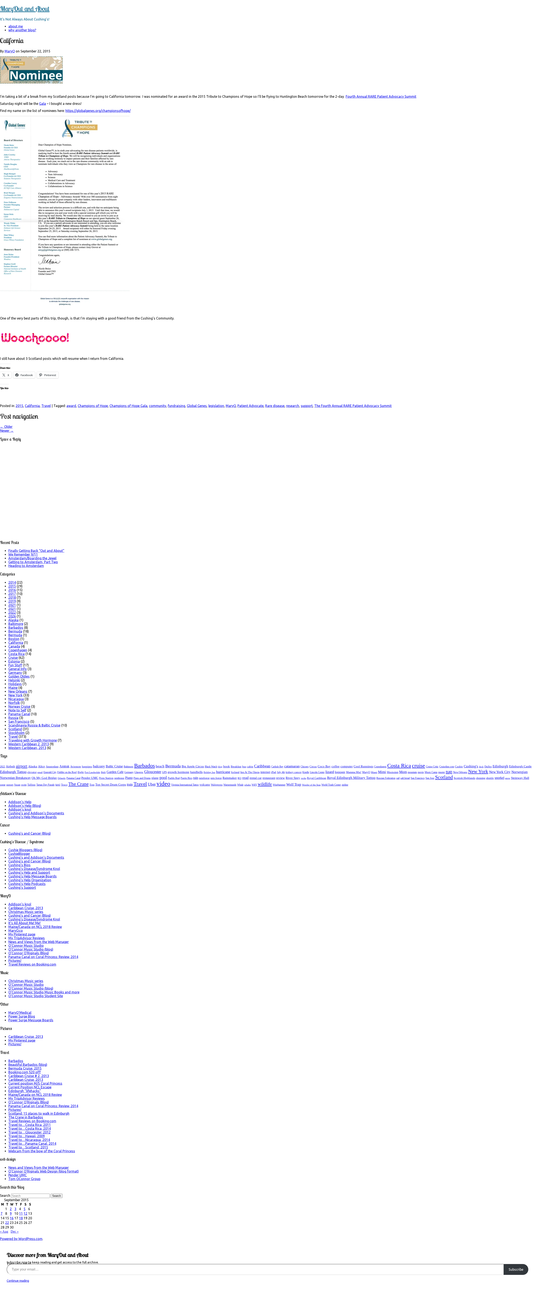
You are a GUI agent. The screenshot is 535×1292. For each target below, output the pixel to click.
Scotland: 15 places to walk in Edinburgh (38, 1113)
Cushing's (471, 766)
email (40, 772)
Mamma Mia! (353, 772)
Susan (17, 784)
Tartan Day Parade (45, 784)
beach (160, 766)
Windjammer (279, 784)
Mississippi (392, 772)
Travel (46, 406)
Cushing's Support (22, 887)
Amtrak (64, 766)
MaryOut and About (25, 8)
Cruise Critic (432, 766)
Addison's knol (19, 809)
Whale (240, 784)
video (163, 783)
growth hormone (178, 772)
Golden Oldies (19, 676)
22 (7, 1223)
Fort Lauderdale (92, 772)
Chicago (305, 766)
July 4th (281, 772)
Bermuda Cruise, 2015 (25, 1068)
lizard (329, 772)
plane (155, 778)
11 (21, 1213)
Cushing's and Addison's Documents (36, 813)
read (245, 778)
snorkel (499, 778)
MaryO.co (15, 930)
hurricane (223, 772)
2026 (12, 616)
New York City (500, 772)
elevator (32, 772)
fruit (103, 772)
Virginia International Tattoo (185, 784)
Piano (129, 778)
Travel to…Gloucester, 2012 (29, 1132)
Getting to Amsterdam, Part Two (33, 562)
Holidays (15, 684)
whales (247, 785)
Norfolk (14, 703)
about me (15, 26)
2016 (12, 590)
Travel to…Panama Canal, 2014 (32, 1143)
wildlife (265, 784)
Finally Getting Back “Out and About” (36, 551)
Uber (152, 784)
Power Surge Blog (21, 1016)
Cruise (13, 657)
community (157, 406)
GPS (164, 772)
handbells (196, 772)
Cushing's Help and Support (29, 872)
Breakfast (236, 766)
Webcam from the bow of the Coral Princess (41, 1151)
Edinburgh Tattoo (13, 772)
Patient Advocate (250, 406)
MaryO (10, 51)
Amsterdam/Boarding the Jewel (32, 558)
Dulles (488, 766)
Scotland (15, 729)
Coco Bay (324, 766)
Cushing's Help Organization (29, 880)
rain (195, 778)
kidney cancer (294, 772)
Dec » (15, 1231)
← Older (6, 427)
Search (5, 1195)
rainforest (204, 778)
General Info (17, 669)
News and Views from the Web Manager (38, 942)
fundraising (176, 406)
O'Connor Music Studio (26, 945)
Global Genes (197, 406)
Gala (42, 103)
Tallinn (31, 784)
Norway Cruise (19, 706)
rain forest (216, 778)
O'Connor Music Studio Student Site (35, 996)
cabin (250, 766)
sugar (2, 784)
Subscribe (516, 1269)
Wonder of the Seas (311, 785)
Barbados (15, 627)
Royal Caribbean (316, 778)
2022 (12, 612)
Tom (91, 784)
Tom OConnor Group (24, 1179)
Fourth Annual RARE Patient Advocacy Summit (381, 96)
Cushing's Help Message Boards (32, 817)
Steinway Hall (520, 778)
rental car (256, 778)
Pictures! (14, 960)
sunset (9, 784)
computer (346, 766)
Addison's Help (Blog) (24, 806)
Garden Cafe (115, 772)
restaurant (268, 778)
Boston (13, 639)
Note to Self (17, 710)
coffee (335, 766)
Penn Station (106, 778)
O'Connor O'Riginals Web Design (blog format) (43, 1171)
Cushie (459, 766)
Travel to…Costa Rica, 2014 (29, 1128)
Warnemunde (229, 784)
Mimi (382, 772)
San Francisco (18, 721)
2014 (12, 582)
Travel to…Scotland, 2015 (28, 1147)
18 (21, 1218)
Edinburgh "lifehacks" (24, 1091)
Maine (13, 688)
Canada (14, 646)
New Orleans (17, 691)
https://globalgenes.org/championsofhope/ (98, 111)
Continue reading (18, 1280)
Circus (313, 766)
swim (24, 784)
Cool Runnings (363, 766)
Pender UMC (89, 778)
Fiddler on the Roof (67, 772)
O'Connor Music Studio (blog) (30, 949)
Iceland (235, 772)
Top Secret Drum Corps (110, 784)
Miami (374, 772)
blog (220, 767)
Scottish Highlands (464, 778)
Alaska (13, 620)
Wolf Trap (293, 784)
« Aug (4, 1231)
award (71, 406)
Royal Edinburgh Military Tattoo (351, 778)
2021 (12, 605)
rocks (303, 778)
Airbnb (10, 766)
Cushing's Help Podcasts (27, 884)
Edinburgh (500, 766)
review (280, 778)
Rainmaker (230, 778)
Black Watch (211, 766)
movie (421, 772)
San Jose (429, 778)
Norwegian (519, 772)
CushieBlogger (19, 854)
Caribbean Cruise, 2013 (25, 908)
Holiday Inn (209, 772)
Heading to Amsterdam (26, 566)
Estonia (14, 661)
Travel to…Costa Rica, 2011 (29, 1125)
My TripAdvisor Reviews (26, 938)
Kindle (305, 772)
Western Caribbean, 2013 (27, 748)
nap (449, 771)
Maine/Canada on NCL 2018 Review (35, 927)
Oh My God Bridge (44, 778)
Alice (41, 766)
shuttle (490, 778)
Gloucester (152, 772)
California (32, 406)
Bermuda (15, 631)
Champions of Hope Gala (128, 406)
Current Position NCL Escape (29, 1087)
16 (12, 1218)
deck (481, 767)
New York (15, 695)
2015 (19, 406)
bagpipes (87, 766)
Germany (15, 673)
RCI (239, 778)
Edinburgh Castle (520, 766)
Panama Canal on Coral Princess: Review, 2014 (43, 957)
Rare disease (274, 406)
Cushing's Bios (19, 865)
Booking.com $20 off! (24, 1072)
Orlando (62, 778)
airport (21, 766)
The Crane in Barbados (25, 1117)
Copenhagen (17, 650)
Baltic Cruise (114, 766)
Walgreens (217, 784)
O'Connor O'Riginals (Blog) (28, 953)
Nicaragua (16, 699)
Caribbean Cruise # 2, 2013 (28, 1076)
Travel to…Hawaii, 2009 (26, 1136)
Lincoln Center (317, 772)
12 (25, 1213)
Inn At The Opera (250, 772)
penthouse (119, 778)
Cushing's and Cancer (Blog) (29, 833)
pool (163, 777)
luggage (340, 772)
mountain (412, 772)
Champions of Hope (93, 406)
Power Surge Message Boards (30, 1020)
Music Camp (431, 772)
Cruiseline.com (446, 766)
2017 (12, 594)
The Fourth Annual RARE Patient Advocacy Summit (353, 406)
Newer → (7, 430)
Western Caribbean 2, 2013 (28, 744)
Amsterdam (52, 766)
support (307, 406)
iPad (273, 772)
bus (244, 766)
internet (265, 772)
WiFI (254, 784)
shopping (480, 778)
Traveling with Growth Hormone (32, 740)
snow (507, 778)
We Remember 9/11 (23, 554)
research (292, 406)
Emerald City (49, 772)
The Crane (78, 784)
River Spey (293, 778)
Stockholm (16, 733)
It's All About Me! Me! (24, 923)
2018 (12, 597)
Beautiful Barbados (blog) (27, 1064)
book (226, 766)
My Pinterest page (21, 934)
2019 (12, 601)
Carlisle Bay (277, 766)
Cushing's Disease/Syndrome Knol (34, 869)
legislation (216, 406)
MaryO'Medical (19, 1012)
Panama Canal (19, 714)
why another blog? (22, 30)
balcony (99, 766)
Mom (403, 772)
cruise (418, 766)
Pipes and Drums (142, 778)
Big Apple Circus (193, 766)
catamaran (292, 766)
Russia (13, 718)
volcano (205, 784)
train (130, 784)
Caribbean (262, 766)
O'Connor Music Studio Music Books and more (43, 992)
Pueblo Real (174, 778)
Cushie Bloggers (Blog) (25, 850)
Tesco (64, 784)
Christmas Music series (25, 912)
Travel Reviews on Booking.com (32, 964)
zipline (345, 784)
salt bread (405, 778)
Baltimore (15, 624)
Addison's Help (19, 802)
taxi (57, 784)
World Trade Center (331, 784)
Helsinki (14, 680)
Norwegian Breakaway (15, 778)
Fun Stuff (15, 665)
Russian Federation (385, 778)
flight (81, 772)
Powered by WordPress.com (21, 1239)
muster (441, 772)
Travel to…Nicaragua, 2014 (29, 1140)
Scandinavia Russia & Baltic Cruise (34, 725)
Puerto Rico (186, 778)
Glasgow (138, 772)
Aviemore (75, 766)
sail (398, 778)
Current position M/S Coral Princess (35, 1083)
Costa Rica (16, 654)
